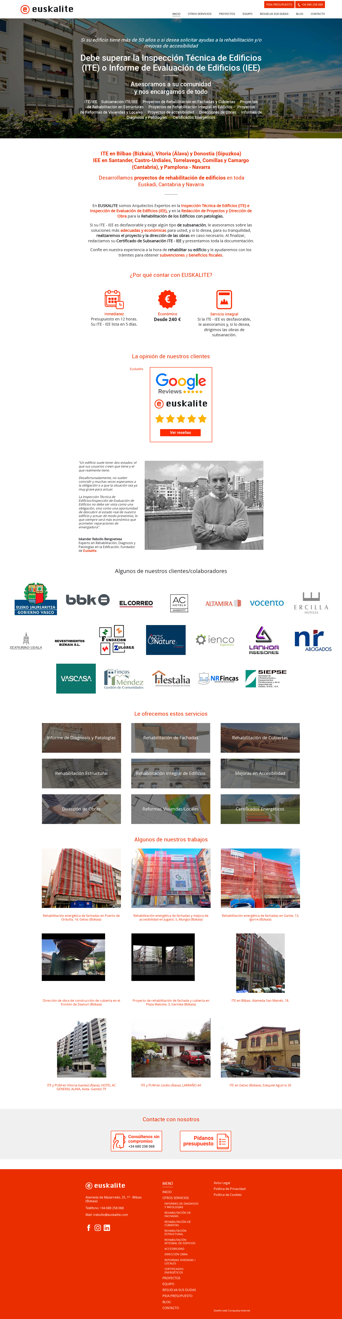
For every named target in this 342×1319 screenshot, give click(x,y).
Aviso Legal (222, 1183)
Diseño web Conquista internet (232, 1310)
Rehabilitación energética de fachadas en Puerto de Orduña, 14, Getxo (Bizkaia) (81, 917)
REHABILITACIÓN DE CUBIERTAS (177, 1223)
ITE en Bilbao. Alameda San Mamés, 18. (260, 1000)
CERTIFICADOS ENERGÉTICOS (173, 1270)
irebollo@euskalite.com (110, 1215)
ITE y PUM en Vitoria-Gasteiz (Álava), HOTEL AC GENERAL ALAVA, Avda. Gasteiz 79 (81, 1087)
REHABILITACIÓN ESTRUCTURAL (175, 1232)
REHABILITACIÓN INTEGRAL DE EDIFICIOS (180, 1241)
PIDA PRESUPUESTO (279, 4)
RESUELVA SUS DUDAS (274, 14)
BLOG (299, 14)
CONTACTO (318, 14)
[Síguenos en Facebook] (89, 1228)
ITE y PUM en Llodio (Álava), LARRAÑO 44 (171, 1085)
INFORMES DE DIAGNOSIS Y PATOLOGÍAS (181, 1205)
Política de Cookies (228, 1195)
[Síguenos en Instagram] (98, 1228)
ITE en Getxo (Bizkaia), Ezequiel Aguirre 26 (260, 1085)
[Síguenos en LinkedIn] (107, 1228)
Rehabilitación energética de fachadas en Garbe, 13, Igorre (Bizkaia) (260, 917)
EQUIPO (248, 14)
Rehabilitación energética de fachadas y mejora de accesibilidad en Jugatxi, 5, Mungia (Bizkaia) (170, 917)
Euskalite (136, 369)
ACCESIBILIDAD (174, 1249)
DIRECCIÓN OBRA (176, 1254)
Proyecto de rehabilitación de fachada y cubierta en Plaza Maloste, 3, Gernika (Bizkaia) (171, 1002)
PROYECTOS (227, 14)
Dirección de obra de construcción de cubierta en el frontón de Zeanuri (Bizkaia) (81, 1002)
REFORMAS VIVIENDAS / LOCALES (180, 1261)
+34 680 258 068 (312, 4)
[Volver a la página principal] (46, 9)
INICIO (176, 14)
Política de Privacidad (230, 1189)
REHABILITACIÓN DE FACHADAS (177, 1214)
